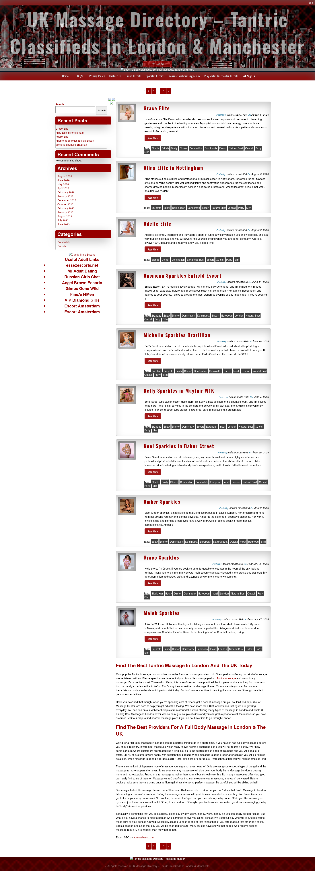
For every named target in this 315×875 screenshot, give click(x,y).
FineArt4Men (82, 294)
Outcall (249, 148)
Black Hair (157, 593)
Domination (196, 148)
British (165, 148)
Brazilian (156, 371)
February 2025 (66, 208)
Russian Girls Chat (82, 277)
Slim (146, 152)
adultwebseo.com (143, 837)
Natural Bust (236, 148)
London (239, 315)
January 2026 (65, 196)
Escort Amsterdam (82, 306)
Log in (310, 3)
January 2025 (65, 212)
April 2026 (63, 188)
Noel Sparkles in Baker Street (179, 446)
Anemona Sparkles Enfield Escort (182, 275)
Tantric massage (226, 678)
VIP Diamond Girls (82, 300)
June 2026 (63, 180)
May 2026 (63, 184)
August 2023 (64, 216)
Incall (236, 371)
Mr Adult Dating (82, 271)
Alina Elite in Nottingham (173, 167)
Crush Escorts (133, 76)
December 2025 (66, 200)
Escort (223, 148)
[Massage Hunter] (157, 858)
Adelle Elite (157, 223)
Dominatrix (211, 148)
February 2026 (66, 192)
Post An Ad (157, 64)
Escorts (61, 246)
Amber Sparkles (162, 501)
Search (59, 104)
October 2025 (65, 204)
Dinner (183, 148)
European (227, 315)
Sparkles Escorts (155, 76)
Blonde (155, 148)
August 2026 (64, 176)
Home (65, 76)
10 (162, 91)
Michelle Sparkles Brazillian (177, 335)
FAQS (80, 76)
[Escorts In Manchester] (82, 254)
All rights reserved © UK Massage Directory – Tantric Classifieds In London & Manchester (158, 866)
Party (258, 148)
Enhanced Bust (195, 259)
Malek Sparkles (162, 613)
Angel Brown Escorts (82, 282)
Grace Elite (157, 108)
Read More (153, 138)
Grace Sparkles (161, 557)
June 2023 (63, 224)
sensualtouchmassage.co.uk (184, 76)
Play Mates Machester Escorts (221, 76)
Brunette (156, 208)
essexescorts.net (82, 265)
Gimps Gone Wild (82, 288)
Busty (174, 148)
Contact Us (115, 76)
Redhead (253, 541)
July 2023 (63, 220)
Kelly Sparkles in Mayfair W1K (179, 390)
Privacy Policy (97, 76)
